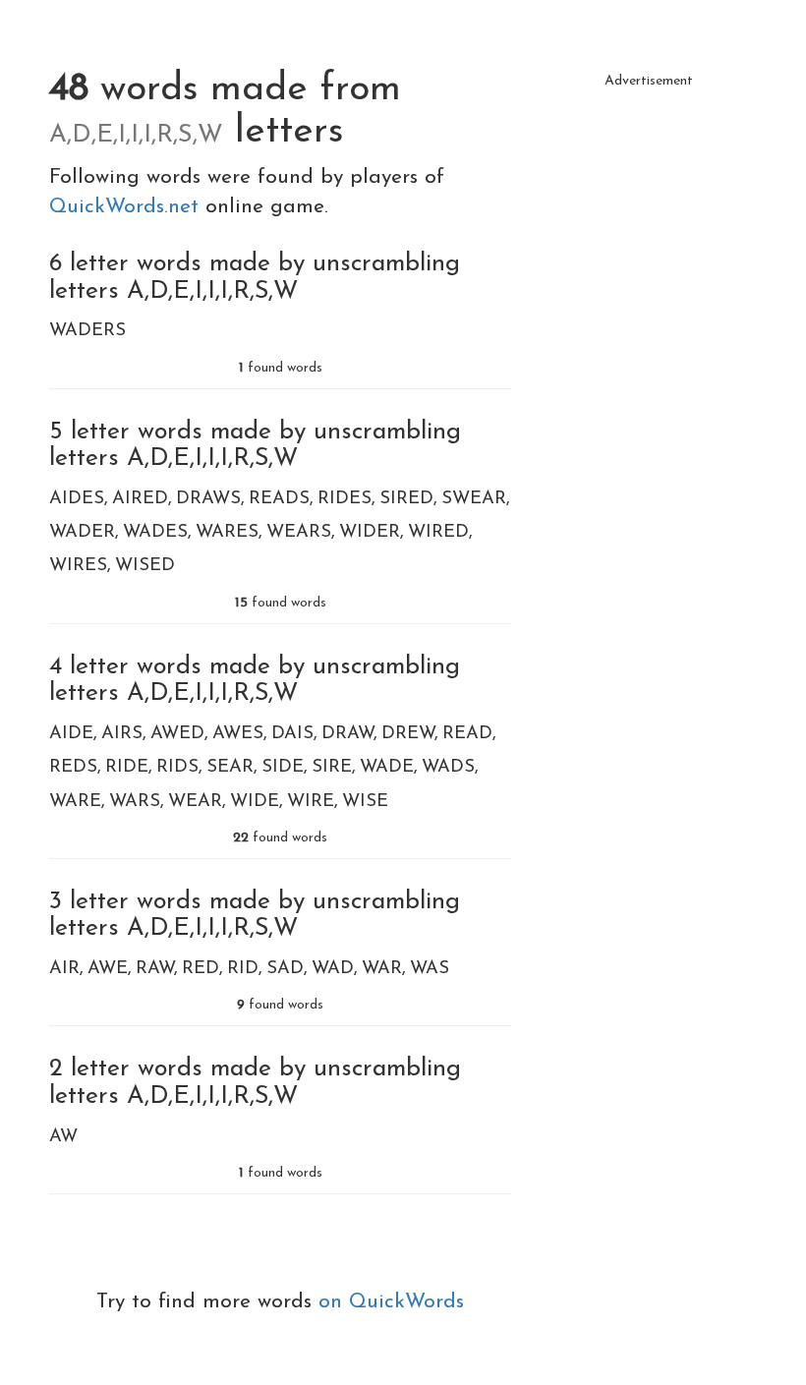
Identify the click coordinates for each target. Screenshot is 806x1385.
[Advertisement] (649, 196)
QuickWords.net (127, 207)
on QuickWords (391, 1302)
